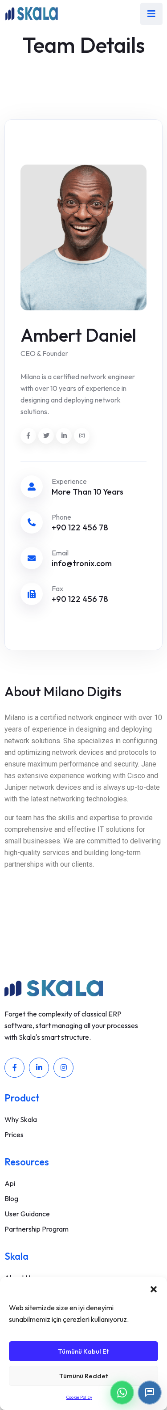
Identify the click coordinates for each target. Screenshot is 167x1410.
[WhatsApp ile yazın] (122, 1392)
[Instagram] (63, 1068)
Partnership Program (36, 1228)
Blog (11, 1198)
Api (9, 1183)
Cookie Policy (79, 1397)
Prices (14, 1134)
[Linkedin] (39, 1068)
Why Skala (20, 1119)
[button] (153, 1288)
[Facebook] (14, 1068)
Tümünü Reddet (83, 1376)
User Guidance (27, 1213)
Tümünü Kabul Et (83, 1351)
